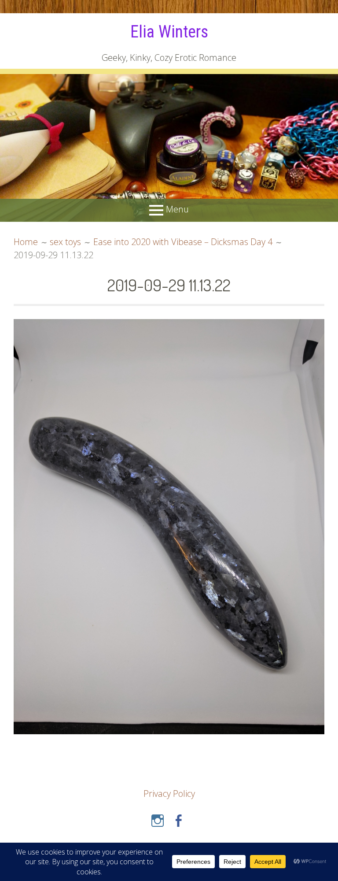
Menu (177, 210)
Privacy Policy (169, 793)
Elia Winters (169, 31)
